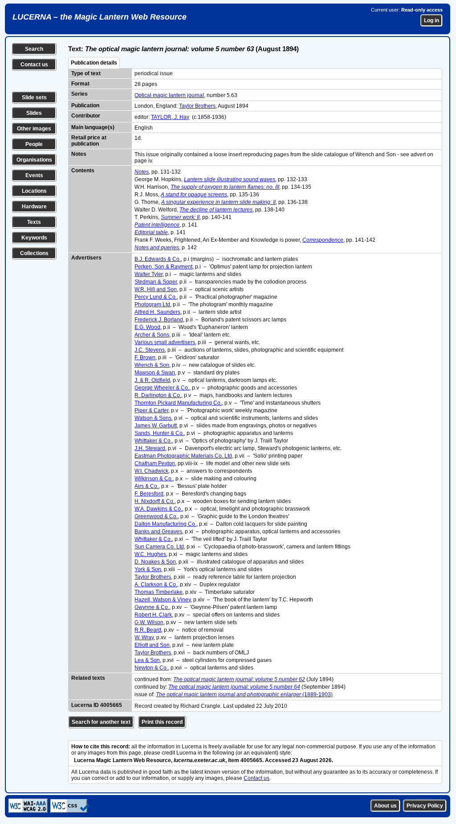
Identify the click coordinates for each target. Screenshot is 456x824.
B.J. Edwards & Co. (157, 259)
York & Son (147, 569)
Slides (34, 113)
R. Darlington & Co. (157, 395)
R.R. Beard (147, 630)
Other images (34, 129)
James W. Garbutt (155, 425)
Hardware (34, 206)
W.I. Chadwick (151, 471)
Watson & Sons (152, 418)
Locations (34, 191)
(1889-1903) (244, 694)
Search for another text (101, 722)
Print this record (162, 722)
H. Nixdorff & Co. (154, 501)
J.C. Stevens (149, 350)
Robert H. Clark (153, 615)
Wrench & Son (151, 365)
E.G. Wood (147, 327)
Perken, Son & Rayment (163, 267)
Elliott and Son (152, 645)
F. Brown (144, 357)
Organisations (34, 160)
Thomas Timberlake (158, 592)
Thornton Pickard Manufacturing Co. (178, 403)
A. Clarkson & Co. (155, 584)
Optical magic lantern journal (169, 95)
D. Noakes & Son (155, 562)
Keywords (34, 238)
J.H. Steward (149, 448)
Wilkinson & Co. (153, 478)
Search (34, 49)
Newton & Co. (151, 668)
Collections (34, 253)
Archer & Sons (151, 335)
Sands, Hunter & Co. (159, 433)
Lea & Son (147, 660)
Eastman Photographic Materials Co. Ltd (183, 456)
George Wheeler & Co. (161, 388)
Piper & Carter (151, 410)
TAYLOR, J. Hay (170, 117)
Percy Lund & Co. (155, 297)
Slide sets (34, 97)
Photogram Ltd (152, 304)
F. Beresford (148, 494)
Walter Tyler (148, 274)
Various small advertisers (164, 342)
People (34, 144)
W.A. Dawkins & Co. (158, 509)
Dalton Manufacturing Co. (165, 524)
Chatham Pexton (154, 463)
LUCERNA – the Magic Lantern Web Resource (99, 16)
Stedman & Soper (155, 282)
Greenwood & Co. (156, 516)
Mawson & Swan (154, 372)
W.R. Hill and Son (155, 289)
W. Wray (144, 637)
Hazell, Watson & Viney (162, 600)
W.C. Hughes (150, 554)
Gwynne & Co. (151, 607)
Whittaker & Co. (153, 441)
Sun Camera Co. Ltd (159, 547)
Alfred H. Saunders (157, 312)
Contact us (34, 64)
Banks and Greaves (158, 531)
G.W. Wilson (148, 622)
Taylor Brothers (197, 106)
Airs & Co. (146, 486)
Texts (34, 222)
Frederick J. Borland (158, 320)
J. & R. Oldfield (152, 380)
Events (34, 175)
